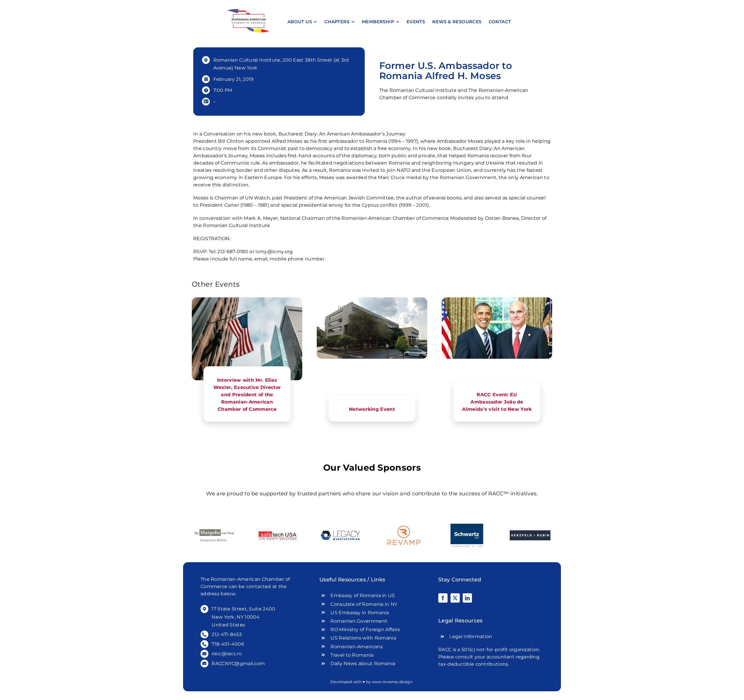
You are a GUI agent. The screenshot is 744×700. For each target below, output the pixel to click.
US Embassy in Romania (359, 612)
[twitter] (455, 598)
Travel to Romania (351, 655)
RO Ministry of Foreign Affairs (365, 629)
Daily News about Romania (362, 663)
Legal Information (470, 636)
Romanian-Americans (356, 646)
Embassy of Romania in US (362, 595)
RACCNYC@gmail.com (238, 663)
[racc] (248, 11)
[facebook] (443, 598)
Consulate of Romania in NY (363, 604)
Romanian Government (358, 621)
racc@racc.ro (227, 653)
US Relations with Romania (363, 638)
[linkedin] (467, 598)
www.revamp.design (392, 681)
